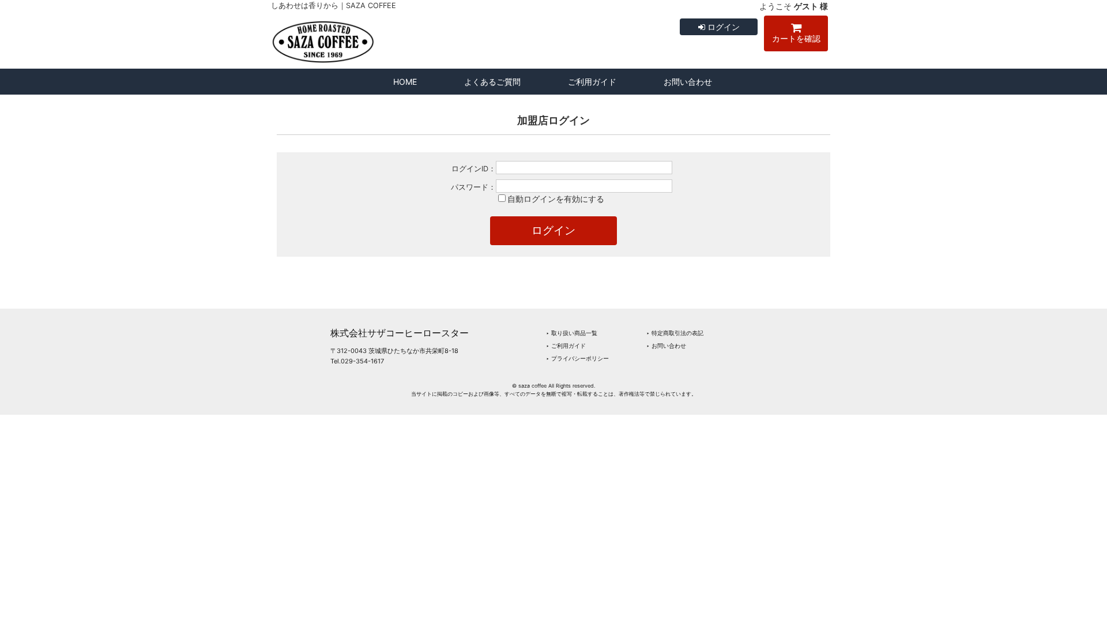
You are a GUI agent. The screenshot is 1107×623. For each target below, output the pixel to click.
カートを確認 (796, 38)
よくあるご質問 (492, 82)
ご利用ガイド (592, 82)
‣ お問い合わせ (666, 345)
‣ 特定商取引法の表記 (674, 332)
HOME (405, 82)
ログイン (722, 27)
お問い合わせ (688, 82)
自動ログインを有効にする (555, 199)
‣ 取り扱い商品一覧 (571, 332)
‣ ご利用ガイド (566, 345)
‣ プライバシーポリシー (577, 358)
